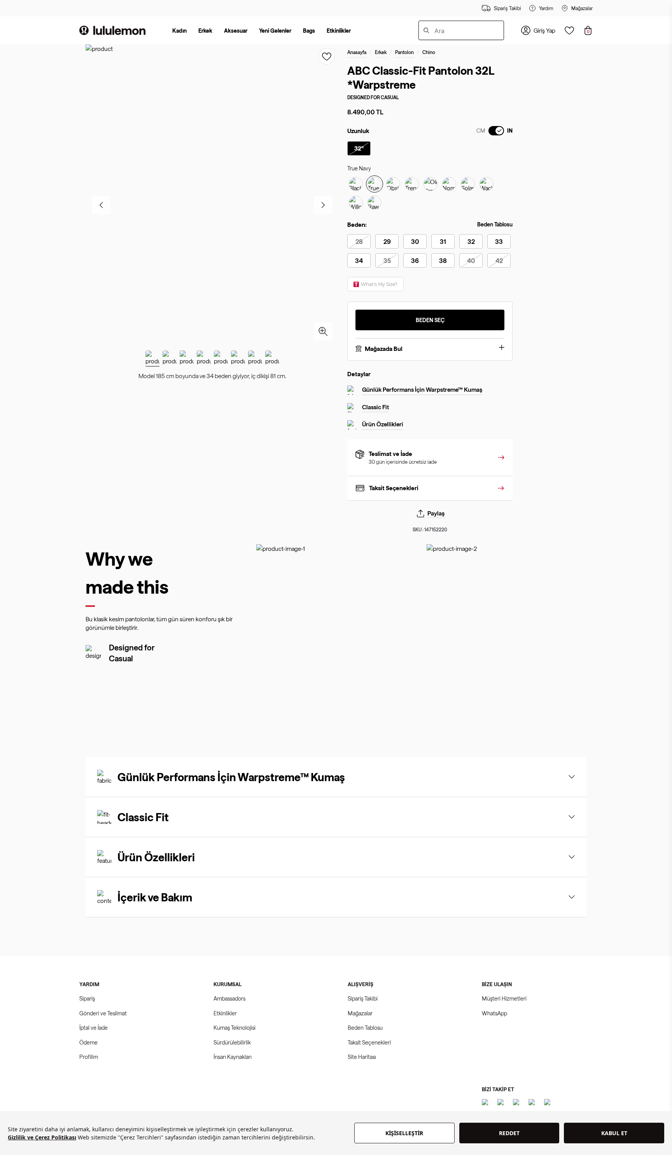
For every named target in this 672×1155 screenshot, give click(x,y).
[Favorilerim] (569, 30)
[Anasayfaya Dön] (112, 30)
